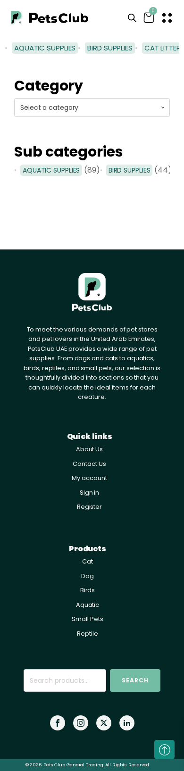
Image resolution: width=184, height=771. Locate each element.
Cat (87, 561)
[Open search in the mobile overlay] (132, 18)
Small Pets (87, 619)
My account (89, 478)
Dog (87, 576)
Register (89, 507)
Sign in (89, 493)
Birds (87, 590)
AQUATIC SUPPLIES (51, 170)
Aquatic (87, 605)
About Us (89, 449)
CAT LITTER (162, 48)
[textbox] (92, 107)
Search (135, 680)
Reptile (87, 634)
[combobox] (92, 107)
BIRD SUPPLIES (130, 170)
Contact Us (89, 464)
